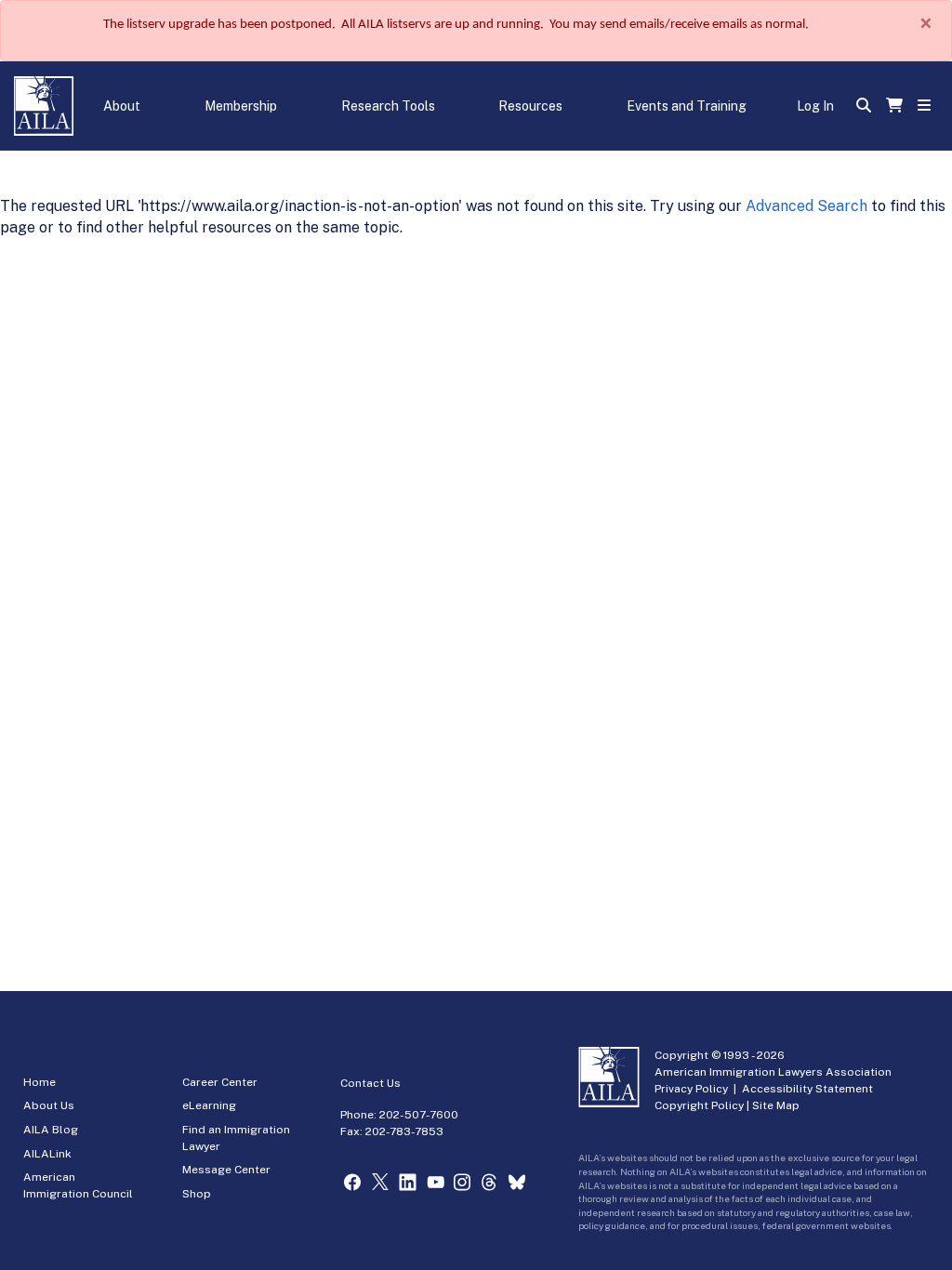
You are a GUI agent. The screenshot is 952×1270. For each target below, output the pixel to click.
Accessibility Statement (807, 1088)
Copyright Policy (699, 1105)
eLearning (209, 1105)
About (121, 106)
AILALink (47, 1153)
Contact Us (370, 1083)
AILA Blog (50, 1129)
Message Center (226, 1169)
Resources (530, 106)
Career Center (220, 1082)
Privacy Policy (691, 1088)
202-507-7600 (418, 1114)
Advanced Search (806, 206)
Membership (241, 106)
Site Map (776, 1105)
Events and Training (687, 106)
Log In (815, 106)
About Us (48, 1105)
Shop (196, 1193)
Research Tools (388, 106)
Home (39, 1082)
